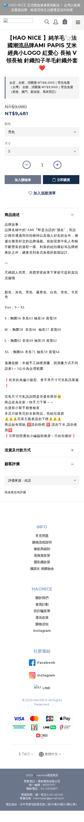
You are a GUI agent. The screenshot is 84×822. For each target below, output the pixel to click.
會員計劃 (42, 604)
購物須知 (42, 624)
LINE (46, 688)
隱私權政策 (42, 562)
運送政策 (42, 617)
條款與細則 (42, 549)
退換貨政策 (42, 555)
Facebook (46, 663)
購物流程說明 (42, 542)
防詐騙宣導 (42, 611)
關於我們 (42, 598)
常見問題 (42, 536)
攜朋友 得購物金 (42, 568)
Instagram (42, 631)
